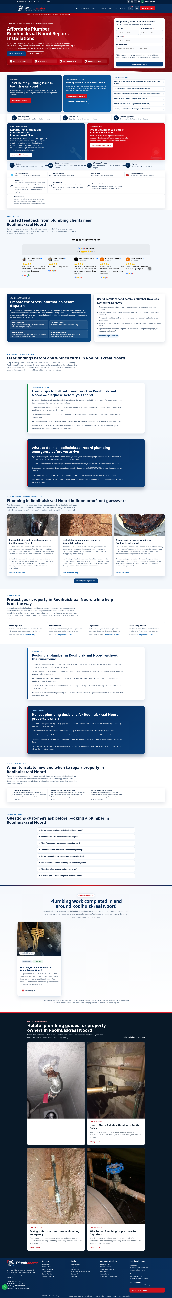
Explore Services (35, 54)
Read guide (95, 1141)
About (103, 8)
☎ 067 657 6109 (150, 2)
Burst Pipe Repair (48, 1269)
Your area (120, 36)
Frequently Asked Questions (80, 1271)
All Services (46, 1264)
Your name (120, 28)
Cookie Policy (104, 1274)
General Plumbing (48, 1276)
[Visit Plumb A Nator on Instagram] (132, 1)
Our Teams (75, 1269)
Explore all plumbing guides (134, 1037)
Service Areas (84, 8)
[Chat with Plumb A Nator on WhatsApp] (5, 1287)
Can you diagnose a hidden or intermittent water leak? (132, 88)
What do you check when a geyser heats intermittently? (132, 104)
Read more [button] (78, 273)
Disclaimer (104, 1271)
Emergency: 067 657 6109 (16, 1283)
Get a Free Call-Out (16, 54)
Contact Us (122, 8)
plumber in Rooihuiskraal (106, 1003)
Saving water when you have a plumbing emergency (54, 1232)
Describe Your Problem (20, 100)
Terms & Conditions (107, 1269)
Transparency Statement (108, 1276)
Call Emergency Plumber (77, 101)
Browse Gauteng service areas (108, 336)
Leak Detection (47, 1271)
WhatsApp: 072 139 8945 (16, 1286)
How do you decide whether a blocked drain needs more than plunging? (137, 93)
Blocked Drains (47, 1267)
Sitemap (74, 1276)
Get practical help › (28, 635)
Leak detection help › (71, 573)
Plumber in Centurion (38, 14)
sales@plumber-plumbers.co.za (18, 1288)
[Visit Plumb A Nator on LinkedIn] (135, 1)
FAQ (115, 8)
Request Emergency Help (101, 145)
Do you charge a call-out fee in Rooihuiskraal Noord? (62, 830)
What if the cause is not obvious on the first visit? (60, 843)
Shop (109, 8)
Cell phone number (147, 28)
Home (76, 8)
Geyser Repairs (47, 1274)
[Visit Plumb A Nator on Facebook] (128, 1)
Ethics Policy (111, 1296)
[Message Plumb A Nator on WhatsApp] (142, 1)
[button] (22, 268)
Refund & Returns (106, 1267)
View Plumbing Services (21, 155)
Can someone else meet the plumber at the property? (62, 850)
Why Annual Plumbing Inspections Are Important (113, 1232)
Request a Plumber (139, 64)
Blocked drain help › (17, 573)
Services (95, 8)
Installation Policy (106, 1264)
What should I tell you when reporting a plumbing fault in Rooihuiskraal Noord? (137, 82)
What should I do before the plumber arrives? (59, 869)
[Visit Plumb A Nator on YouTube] (139, 1)
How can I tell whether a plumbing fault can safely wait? (63, 863)
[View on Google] (24, 259)
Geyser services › (122, 573)
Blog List (74, 1267)
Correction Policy (124, 1296)
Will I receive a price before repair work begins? (59, 837)
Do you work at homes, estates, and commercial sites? (62, 856)
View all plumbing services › (86, 581)
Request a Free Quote (76, 96)
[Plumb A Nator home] (31, 8)
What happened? (122, 45)
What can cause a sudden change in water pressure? (131, 99)
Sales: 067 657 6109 (14, 1281)
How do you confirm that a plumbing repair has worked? (132, 109)
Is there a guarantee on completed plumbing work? (61, 875)
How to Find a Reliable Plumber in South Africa (114, 1127)
